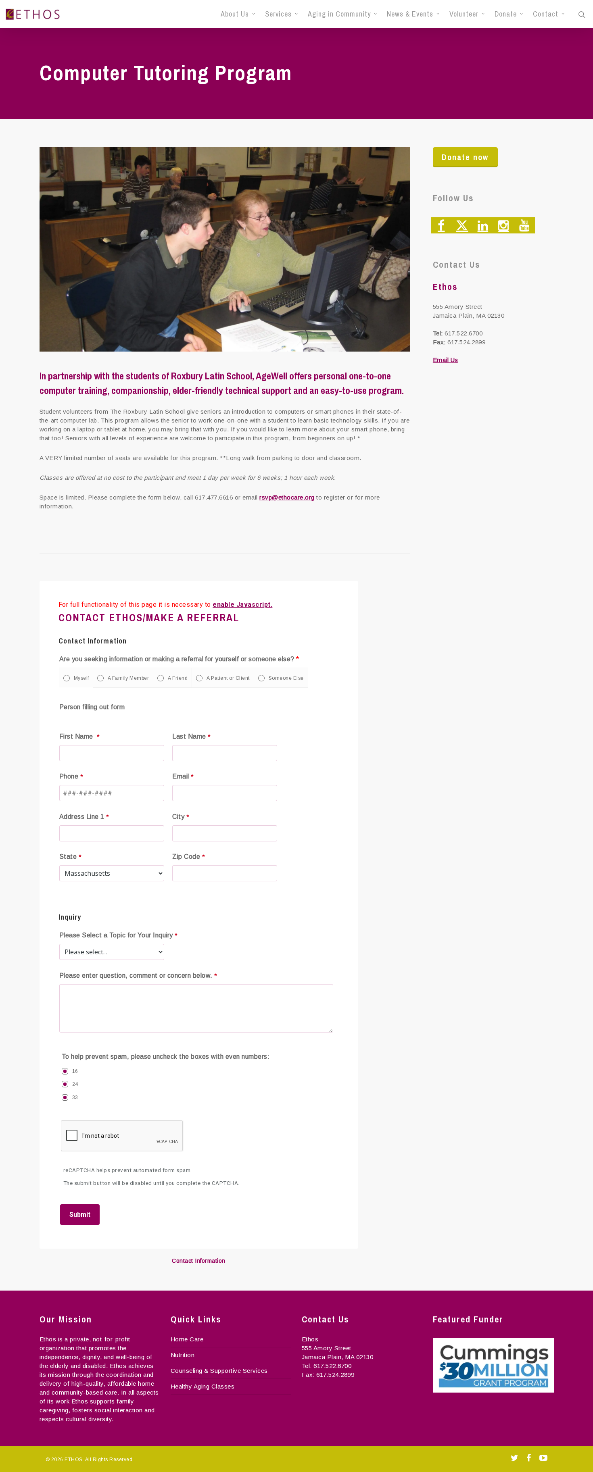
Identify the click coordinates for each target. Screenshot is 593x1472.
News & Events (410, 14)
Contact (545, 14)
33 (75, 1097)
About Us (235, 14)
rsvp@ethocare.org (287, 497)
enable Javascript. (242, 604)
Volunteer (463, 14)
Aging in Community (339, 14)
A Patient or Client (228, 678)
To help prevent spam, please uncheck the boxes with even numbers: (166, 1056)
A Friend (178, 678)
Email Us (445, 359)
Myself (81, 678)
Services (278, 14)
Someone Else (286, 678)
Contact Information (199, 1261)
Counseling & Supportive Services (219, 1370)
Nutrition (183, 1354)
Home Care (187, 1339)
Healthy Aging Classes (203, 1386)
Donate (506, 14)
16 (75, 1071)
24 (75, 1084)
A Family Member (128, 678)
